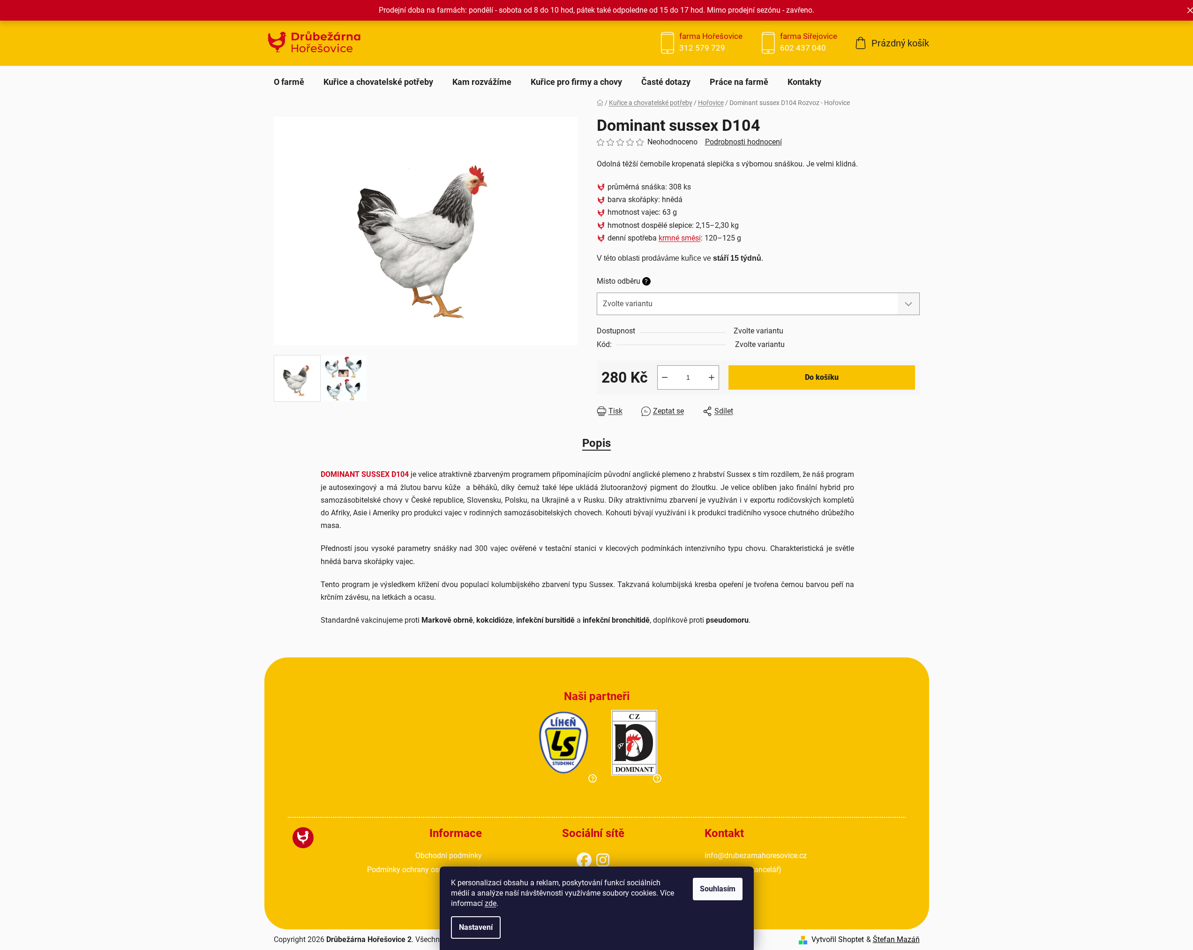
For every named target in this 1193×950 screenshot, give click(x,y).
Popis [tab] (596, 443)
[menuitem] (289, 82)
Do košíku (822, 377)
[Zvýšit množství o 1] (712, 377)
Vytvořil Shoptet (837, 939)
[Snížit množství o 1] (665, 377)
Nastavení (476, 927)
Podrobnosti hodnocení (743, 141)
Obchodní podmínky (448, 855)
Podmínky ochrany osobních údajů (424, 869)
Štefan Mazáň (896, 939)
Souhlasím (717, 888)
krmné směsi (680, 238)
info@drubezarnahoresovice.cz (756, 855)
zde (490, 903)
